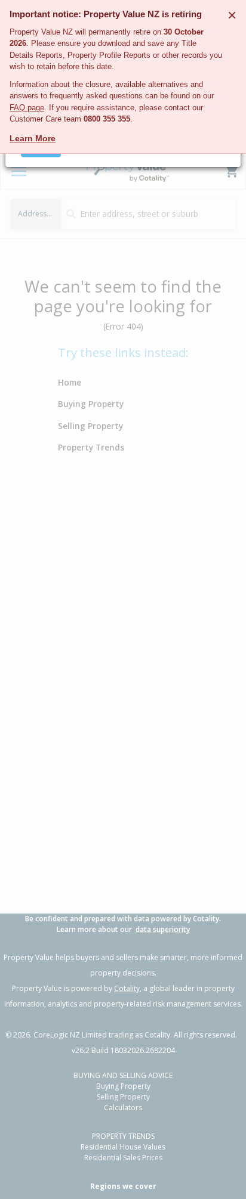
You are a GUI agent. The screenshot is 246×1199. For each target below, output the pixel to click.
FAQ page (27, 107)
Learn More (33, 138)
